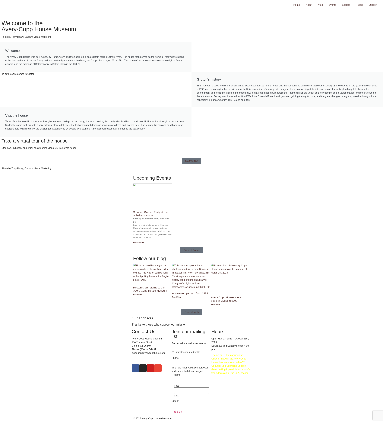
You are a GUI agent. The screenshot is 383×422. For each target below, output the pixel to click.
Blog (360, 5)
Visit (320, 5)
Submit (178, 412)
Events (332, 5)
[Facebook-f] (135, 368)
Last (176, 395)
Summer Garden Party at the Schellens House (150, 214)
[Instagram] (143, 368)
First (176, 386)
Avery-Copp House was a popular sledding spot (226, 299)
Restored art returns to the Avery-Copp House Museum (150, 289)
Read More (137, 294)
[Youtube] (150, 368)
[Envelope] (158, 368)
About (309, 5)
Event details (138, 243)
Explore (346, 5)
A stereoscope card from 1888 (190, 293)
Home (296, 5)
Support (373, 5)
